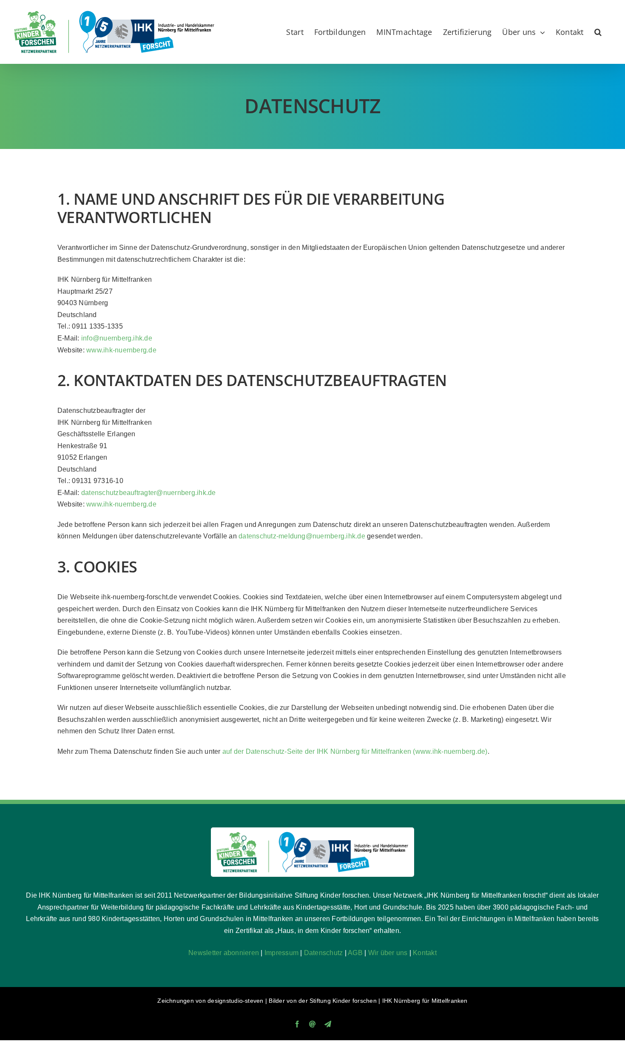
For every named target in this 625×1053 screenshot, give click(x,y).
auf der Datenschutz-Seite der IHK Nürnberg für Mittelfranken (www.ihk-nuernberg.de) (355, 751)
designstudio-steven (235, 1000)
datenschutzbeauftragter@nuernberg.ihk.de (148, 492)
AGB (355, 952)
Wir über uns (388, 952)
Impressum (281, 952)
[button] (598, 32)
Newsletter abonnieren (223, 952)
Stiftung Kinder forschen (343, 1000)
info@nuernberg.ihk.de (116, 338)
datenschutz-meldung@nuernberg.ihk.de (302, 536)
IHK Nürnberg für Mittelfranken (425, 1000)
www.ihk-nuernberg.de (121, 350)
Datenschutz (323, 952)
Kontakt (425, 952)
